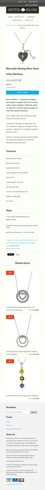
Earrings (31, 17)
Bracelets (19, 17)
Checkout (33, 2)
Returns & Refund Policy (13, 429)
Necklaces (18, 20)
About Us (29, 20)
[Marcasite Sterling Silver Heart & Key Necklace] (22, 64)
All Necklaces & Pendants (21, 240)
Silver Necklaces (31, 243)
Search (8, 422)
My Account (32, 5)
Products (13, 25)
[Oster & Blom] (22, 10)
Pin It (17, 254)
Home (10, 17)
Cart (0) (22, 2)
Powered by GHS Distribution (14, 484)
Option (8, 84)
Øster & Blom (15, 248)
